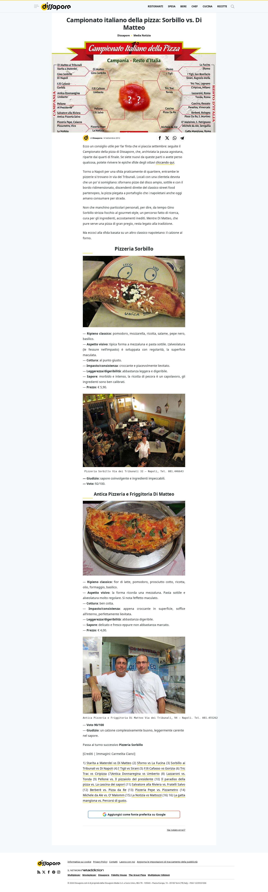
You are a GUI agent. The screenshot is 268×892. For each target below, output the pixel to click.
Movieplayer (89, 875)
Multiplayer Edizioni (159, 875)
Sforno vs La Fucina (151, 763)
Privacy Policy (100, 861)
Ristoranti (155, 6)
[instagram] (58, 872)
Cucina (207, 6)
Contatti (113, 861)
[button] (160, 138)
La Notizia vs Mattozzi (146, 795)
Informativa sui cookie (79, 861)
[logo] (56, 6)
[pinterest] (53, 872)
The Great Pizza (137, 875)
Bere (183, 6)
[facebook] (48, 872)
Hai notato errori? (176, 829)
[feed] (38, 872)
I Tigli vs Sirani (128, 768)
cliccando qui (165, 162)
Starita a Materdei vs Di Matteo (109, 763)
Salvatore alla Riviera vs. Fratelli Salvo (158, 784)
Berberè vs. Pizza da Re (108, 790)
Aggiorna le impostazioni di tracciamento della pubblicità (167, 861)
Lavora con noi (127, 861)
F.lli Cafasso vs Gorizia (159, 768)
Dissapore (123, 35)
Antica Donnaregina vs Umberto (136, 774)
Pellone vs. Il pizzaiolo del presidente (125, 779)
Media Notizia (142, 35)
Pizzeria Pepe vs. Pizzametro (156, 790)
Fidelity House (119, 875)
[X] (43, 872)
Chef (195, 6)
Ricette (222, 6)
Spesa (171, 6)
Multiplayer (74, 875)
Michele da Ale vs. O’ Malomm (104, 795)
